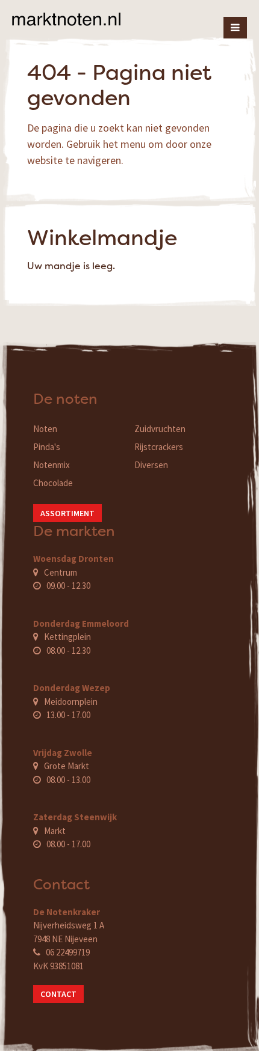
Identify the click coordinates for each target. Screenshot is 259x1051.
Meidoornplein (71, 701)
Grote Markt (66, 766)
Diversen (151, 465)
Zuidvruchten (160, 428)
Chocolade (53, 483)
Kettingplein (67, 636)
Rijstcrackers (158, 446)
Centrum (60, 572)
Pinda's (46, 446)
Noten (45, 428)
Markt (55, 830)
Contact (58, 994)
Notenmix (51, 465)
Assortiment (67, 513)
